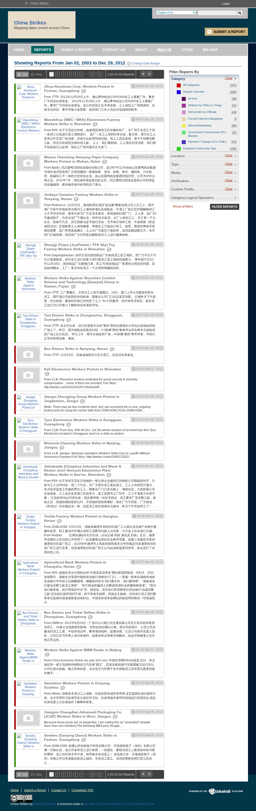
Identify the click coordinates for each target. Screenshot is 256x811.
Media (175, 173)
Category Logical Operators (192, 198)
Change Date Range (146, 63)
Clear (228, 78)
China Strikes (39, 3)
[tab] (204, 79)
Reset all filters (183, 206)
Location (178, 156)
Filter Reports (224, 207)
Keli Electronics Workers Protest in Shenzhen (82, 369)
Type (174, 164)
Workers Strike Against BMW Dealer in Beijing (83, 650)
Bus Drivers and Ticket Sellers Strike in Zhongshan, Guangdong (77, 614)
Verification (180, 181)
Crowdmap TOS (82, 790)
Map (39, 74)
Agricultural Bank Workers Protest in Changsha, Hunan (75, 564)
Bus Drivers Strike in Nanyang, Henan (76, 349)
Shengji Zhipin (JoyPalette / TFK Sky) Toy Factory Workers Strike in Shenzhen (79, 247)
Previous (143, 74)
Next (149, 74)
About (141, 50)
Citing (187, 50)
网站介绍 (164, 50)
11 (99, 74)
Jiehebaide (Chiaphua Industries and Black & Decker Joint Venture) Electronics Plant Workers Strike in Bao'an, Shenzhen (82, 470)
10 (92, 74)
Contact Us (113, 50)
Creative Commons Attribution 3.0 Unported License (119, 804)
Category (178, 79)
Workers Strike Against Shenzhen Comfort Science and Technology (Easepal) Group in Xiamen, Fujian (81, 282)
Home (19, 50)
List (24, 74)
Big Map (210, 50)
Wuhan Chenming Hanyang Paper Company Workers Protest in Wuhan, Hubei (81, 159)
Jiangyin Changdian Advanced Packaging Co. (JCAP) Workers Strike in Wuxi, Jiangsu (83, 714)
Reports (42, 50)
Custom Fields (182, 189)
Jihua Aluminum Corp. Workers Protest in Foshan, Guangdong (79, 88)
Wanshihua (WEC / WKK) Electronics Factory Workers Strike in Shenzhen (82, 122)
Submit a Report (230, 32)
